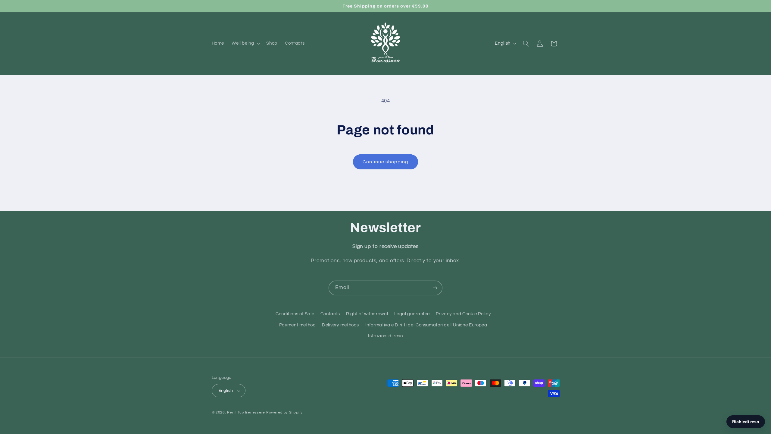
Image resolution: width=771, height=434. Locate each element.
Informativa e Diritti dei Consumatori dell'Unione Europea (426, 325)
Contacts (330, 314)
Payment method (297, 325)
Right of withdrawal (367, 314)
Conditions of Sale (295, 314)
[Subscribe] (435, 288)
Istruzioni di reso (385, 336)
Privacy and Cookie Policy (463, 314)
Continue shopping (386, 161)
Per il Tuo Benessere (246, 412)
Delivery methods (340, 325)
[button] (245, 43)
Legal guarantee (412, 314)
